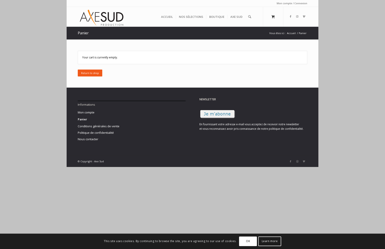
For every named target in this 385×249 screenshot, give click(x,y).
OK (248, 241)
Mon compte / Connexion (292, 3)
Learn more (270, 241)
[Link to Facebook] (290, 16)
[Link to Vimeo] (304, 16)
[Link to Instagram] (297, 16)
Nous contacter (88, 139)
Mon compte (86, 112)
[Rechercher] (249, 17)
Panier (83, 33)
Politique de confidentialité (96, 133)
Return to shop (90, 73)
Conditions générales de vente (98, 126)
